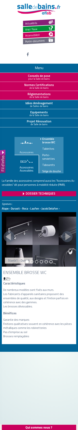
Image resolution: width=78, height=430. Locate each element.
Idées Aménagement (39, 104)
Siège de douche (51, 171)
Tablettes (48, 149)
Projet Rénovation (39, 122)
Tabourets (48, 165)
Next (67, 236)
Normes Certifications (39, 86)
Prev (9, 236)
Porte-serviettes (48, 156)
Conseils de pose (39, 76)
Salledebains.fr (39, 9)
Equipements (39, 113)
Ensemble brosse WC (48, 140)
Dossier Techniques (40, 193)
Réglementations (39, 95)
